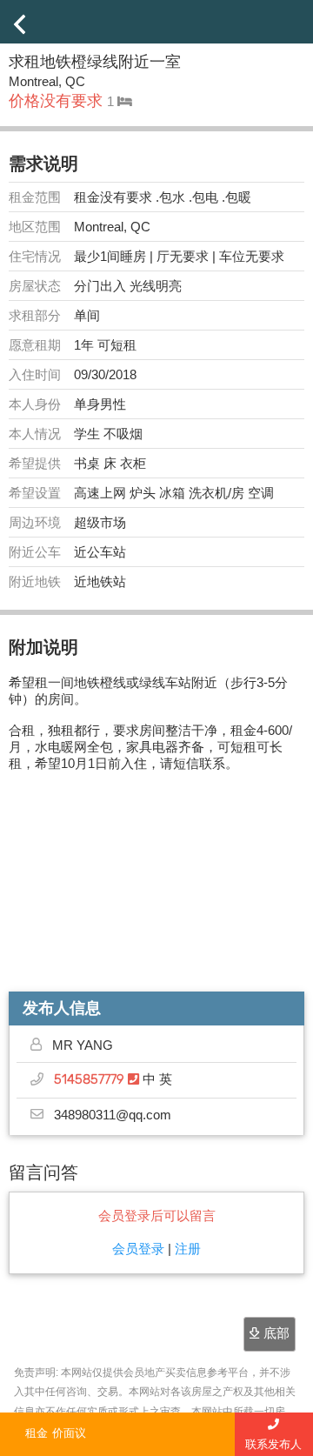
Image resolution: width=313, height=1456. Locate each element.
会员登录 (138, 1248)
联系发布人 (273, 1444)
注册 (188, 1248)
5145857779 (91, 1079)
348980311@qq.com (112, 1114)
